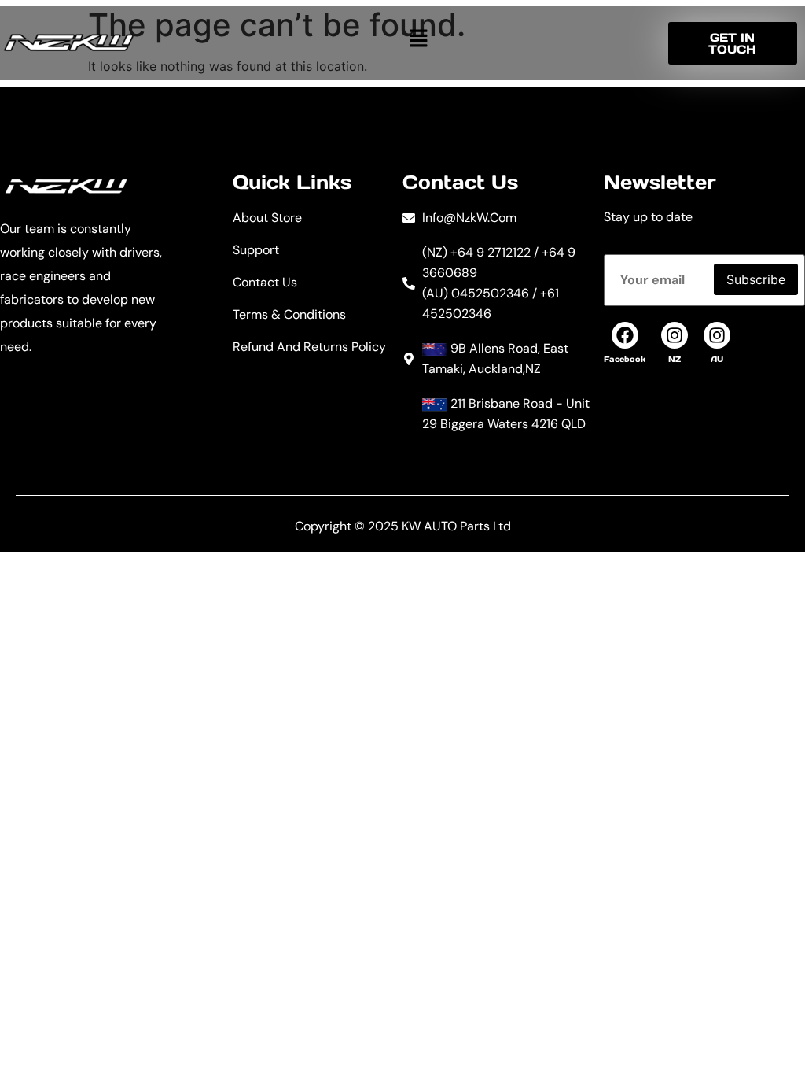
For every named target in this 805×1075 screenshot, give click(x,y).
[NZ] (674, 335)
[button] (418, 38)
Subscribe (755, 279)
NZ (674, 359)
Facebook (624, 359)
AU (717, 359)
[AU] (717, 335)
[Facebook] (625, 335)
